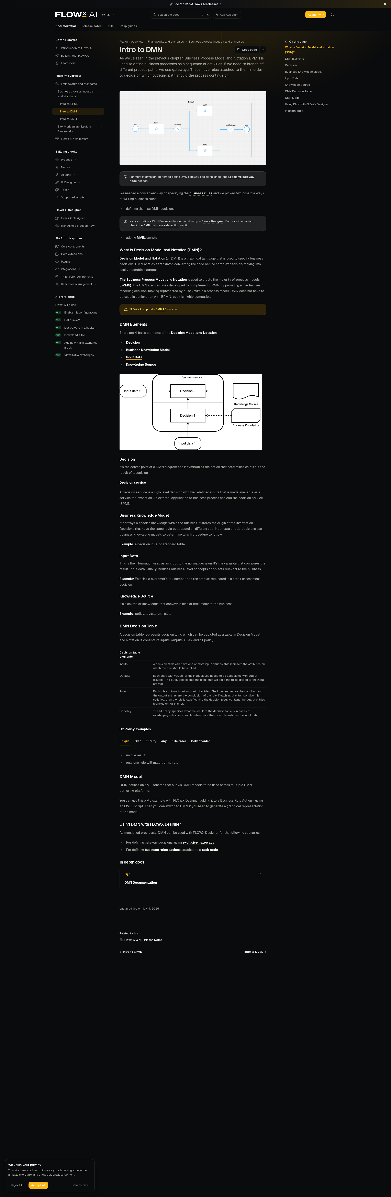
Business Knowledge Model (303, 72)
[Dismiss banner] (385, 4)
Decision (291, 65)
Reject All (17, 1185)
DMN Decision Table (298, 91)
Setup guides (128, 26)
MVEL (141, 237)
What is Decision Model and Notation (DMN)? (309, 49)
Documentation (66, 26)
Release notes (91, 26)
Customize (81, 1185)
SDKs (110, 26)
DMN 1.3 (161, 309)
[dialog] (49, 1175)
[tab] (125, 741)
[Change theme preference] (332, 14)
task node (210, 850)
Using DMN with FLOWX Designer (307, 104)
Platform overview (131, 41)
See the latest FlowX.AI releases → (198, 4)
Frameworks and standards (166, 41)
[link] (193, 879)
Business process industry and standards (216, 41)
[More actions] (262, 49)
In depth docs (294, 111)
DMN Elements (294, 59)
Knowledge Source (297, 85)
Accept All (38, 1185)
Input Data (292, 78)
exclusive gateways (198, 842)
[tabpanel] (193, 759)
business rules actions (163, 850)
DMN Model (292, 98)
